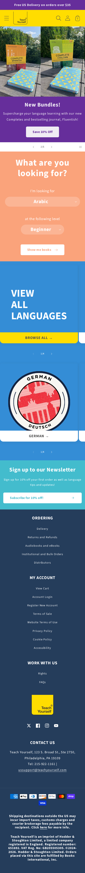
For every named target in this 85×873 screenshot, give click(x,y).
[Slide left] (33, 353)
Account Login (42, 597)
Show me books (39, 250)
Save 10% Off (42, 132)
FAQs (42, 682)
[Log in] (67, 18)
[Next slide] (51, 147)
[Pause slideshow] (80, 147)
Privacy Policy (42, 631)
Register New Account (42, 605)
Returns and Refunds (42, 537)
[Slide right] (51, 353)
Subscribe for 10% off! (26, 498)
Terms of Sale (42, 614)
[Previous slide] (33, 147)
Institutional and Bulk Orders (42, 554)
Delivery (42, 529)
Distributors (42, 563)
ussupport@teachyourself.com (42, 770)
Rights (42, 674)
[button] (6, 18)
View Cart (42, 588)
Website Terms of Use (42, 622)
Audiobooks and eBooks (42, 546)
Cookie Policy (42, 639)
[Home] (20, 18)
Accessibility (42, 648)
